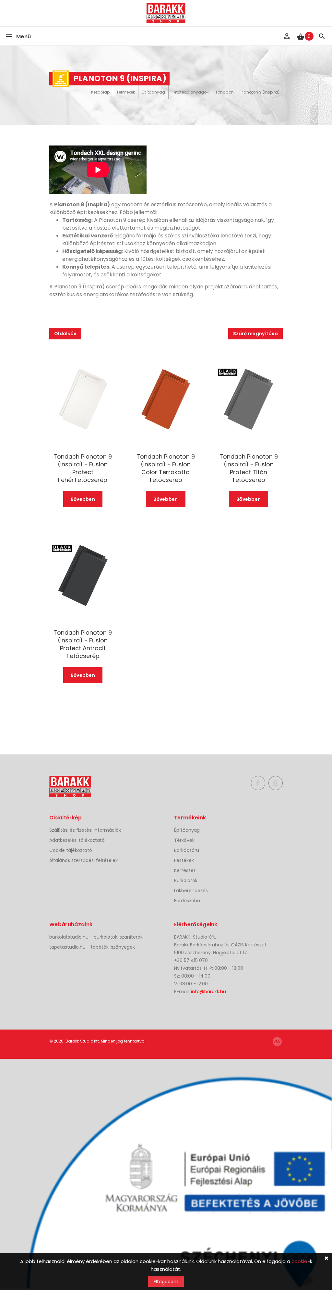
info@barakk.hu (208, 991)
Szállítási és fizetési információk (85, 830)
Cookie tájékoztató (70, 850)
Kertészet (185, 870)
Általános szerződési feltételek (83, 860)
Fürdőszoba (187, 900)
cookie (299, 1261)
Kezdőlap (100, 92)
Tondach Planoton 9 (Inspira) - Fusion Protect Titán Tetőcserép (248, 468)
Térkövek (184, 840)
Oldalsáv (65, 333)
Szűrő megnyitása (255, 333)
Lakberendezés (191, 890)
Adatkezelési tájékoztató (77, 840)
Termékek (125, 92)
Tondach (224, 92)
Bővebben (83, 499)
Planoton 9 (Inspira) (260, 92)
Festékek (184, 860)
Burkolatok (185, 880)
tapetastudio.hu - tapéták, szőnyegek (92, 947)
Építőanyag (153, 92)
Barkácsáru (186, 850)
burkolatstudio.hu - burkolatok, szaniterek (96, 937)
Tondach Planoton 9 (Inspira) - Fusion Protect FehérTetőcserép (82, 468)
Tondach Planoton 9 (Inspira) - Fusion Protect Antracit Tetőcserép (82, 644)
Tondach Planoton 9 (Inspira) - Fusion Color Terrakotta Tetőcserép (165, 468)
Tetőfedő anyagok (190, 92)
